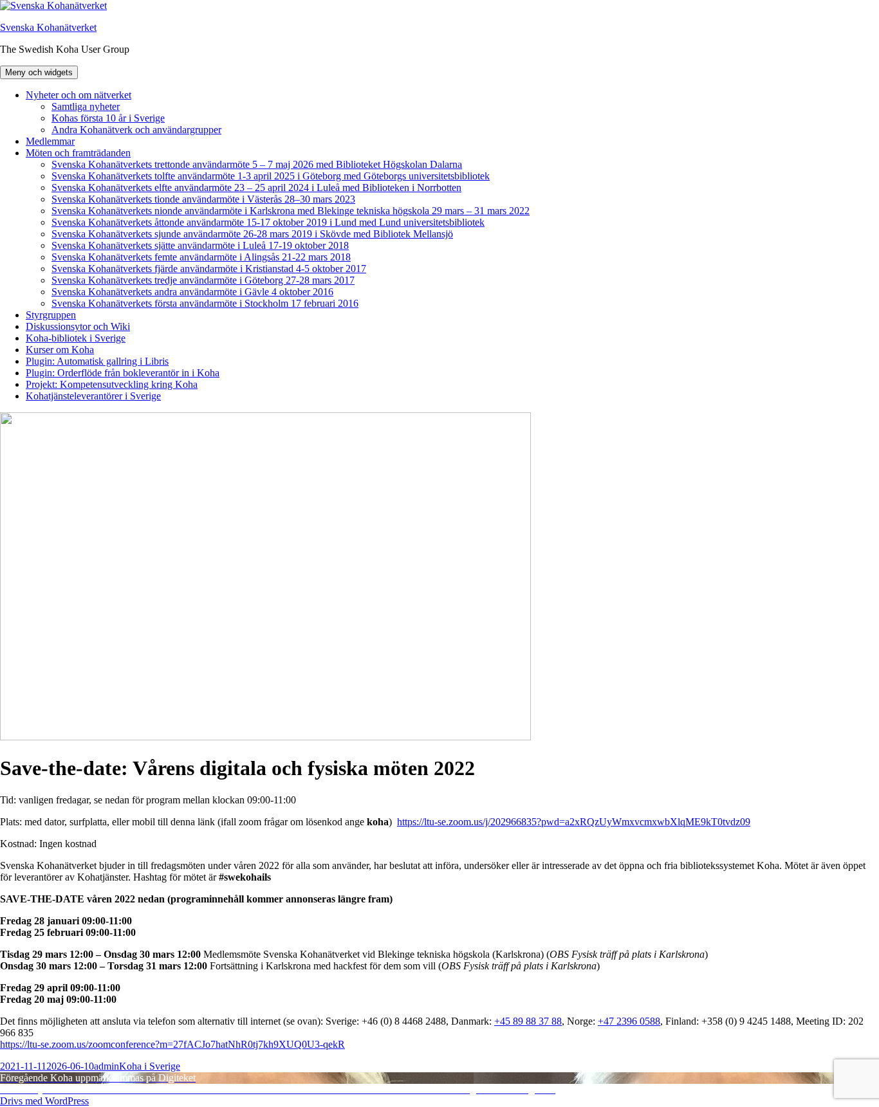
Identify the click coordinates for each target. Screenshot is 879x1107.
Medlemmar (50, 141)
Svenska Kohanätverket (48, 27)
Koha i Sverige (149, 1066)
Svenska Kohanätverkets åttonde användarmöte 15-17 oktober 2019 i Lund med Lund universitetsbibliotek (268, 222)
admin (106, 1066)
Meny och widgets (39, 72)
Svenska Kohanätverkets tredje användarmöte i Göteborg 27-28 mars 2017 (203, 280)
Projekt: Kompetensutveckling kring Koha (112, 384)
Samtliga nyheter (85, 106)
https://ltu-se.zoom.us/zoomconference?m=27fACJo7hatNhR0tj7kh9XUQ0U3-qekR (172, 1044)
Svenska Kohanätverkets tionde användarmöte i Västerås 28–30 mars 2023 (203, 199)
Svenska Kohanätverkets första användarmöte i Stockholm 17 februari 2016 (204, 303)
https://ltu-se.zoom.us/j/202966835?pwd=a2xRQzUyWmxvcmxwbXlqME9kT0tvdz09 (573, 821)
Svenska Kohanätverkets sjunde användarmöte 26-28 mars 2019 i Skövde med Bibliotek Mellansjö (252, 233)
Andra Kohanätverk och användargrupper (136, 129)
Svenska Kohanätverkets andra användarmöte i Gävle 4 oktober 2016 (192, 291)
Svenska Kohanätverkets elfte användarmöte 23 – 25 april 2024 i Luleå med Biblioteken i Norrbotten (256, 187)
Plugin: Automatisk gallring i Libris (97, 361)
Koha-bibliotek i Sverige (75, 338)
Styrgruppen (51, 314)
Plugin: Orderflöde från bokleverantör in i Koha (122, 372)
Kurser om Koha (60, 349)
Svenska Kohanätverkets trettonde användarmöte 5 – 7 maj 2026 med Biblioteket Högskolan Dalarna (256, 164)
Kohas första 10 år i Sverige (108, 118)
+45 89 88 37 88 (528, 1021)
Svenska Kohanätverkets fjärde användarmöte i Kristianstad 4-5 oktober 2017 (208, 268)
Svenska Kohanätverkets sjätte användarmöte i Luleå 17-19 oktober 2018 (200, 245)
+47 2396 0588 (629, 1021)
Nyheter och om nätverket (78, 94)
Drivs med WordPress (44, 1100)
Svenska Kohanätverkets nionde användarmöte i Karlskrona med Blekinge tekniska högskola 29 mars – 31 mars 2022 (290, 210)
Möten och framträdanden (78, 152)
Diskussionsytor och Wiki (78, 326)
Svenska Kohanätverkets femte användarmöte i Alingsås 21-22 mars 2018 (201, 257)
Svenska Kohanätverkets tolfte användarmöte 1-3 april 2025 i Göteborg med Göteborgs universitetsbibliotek (270, 175)
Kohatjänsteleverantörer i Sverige (93, 395)
